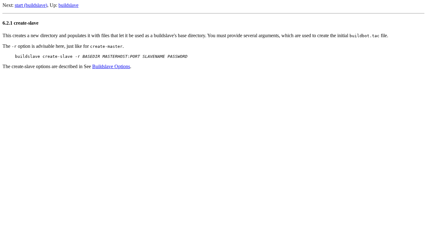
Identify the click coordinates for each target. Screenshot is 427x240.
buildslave (68, 5)
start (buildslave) (31, 5)
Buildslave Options (111, 66)
